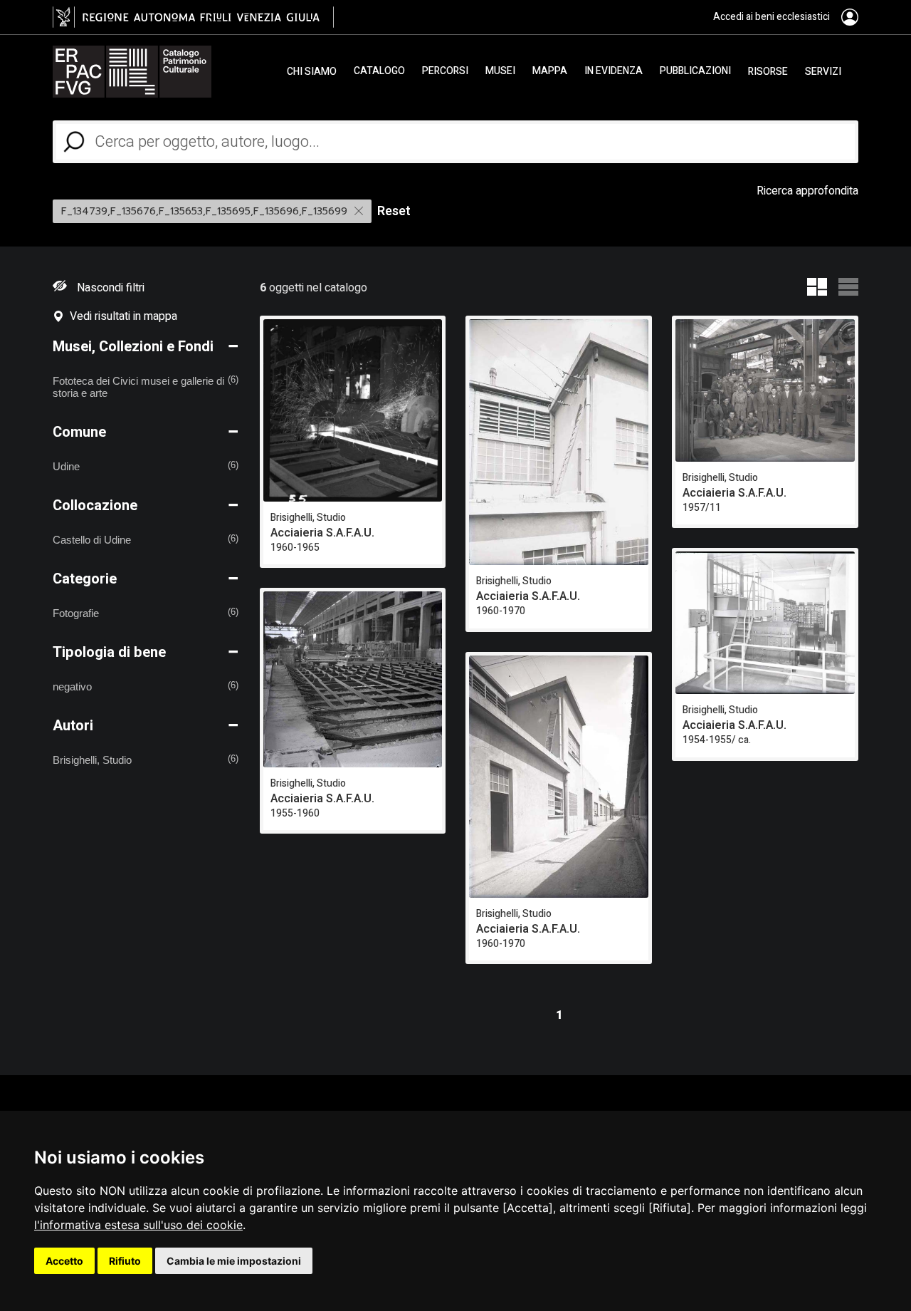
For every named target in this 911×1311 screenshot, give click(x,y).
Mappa (549, 71)
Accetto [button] (64, 1261)
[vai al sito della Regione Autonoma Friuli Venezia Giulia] (193, 17)
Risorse (768, 71)
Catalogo (379, 71)
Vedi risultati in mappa (120, 316)
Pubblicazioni (695, 71)
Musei (500, 71)
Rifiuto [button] (125, 1261)
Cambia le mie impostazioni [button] (234, 1261)
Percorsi (445, 71)
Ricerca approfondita (807, 191)
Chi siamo (312, 71)
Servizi (823, 71)
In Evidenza (613, 71)
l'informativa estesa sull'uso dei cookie (138, 1225)
